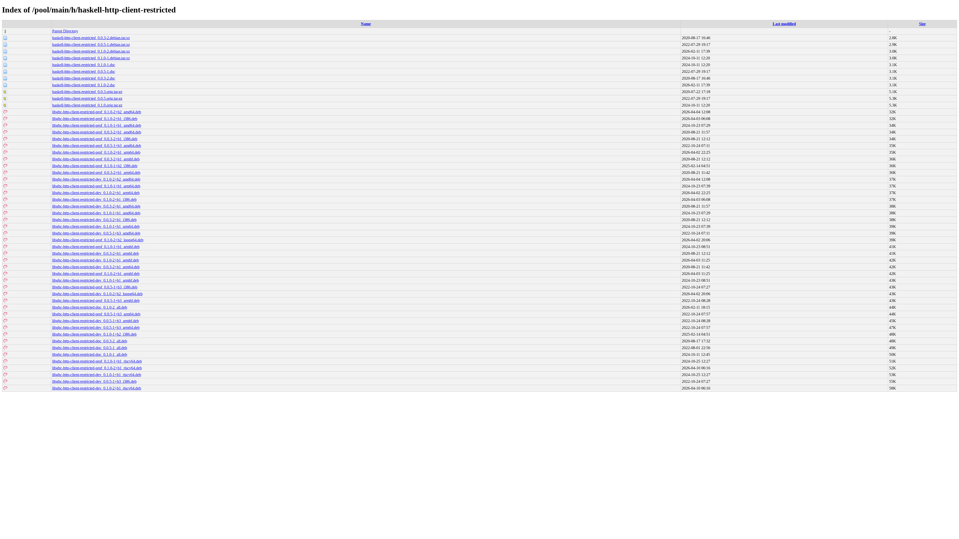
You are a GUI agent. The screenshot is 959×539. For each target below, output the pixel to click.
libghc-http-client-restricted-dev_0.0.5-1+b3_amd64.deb (96, 233)
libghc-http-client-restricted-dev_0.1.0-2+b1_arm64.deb (96, 193)
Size (922, 24)
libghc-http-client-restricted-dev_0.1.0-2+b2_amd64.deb (96, 179)
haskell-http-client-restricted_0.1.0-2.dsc (83, 85)
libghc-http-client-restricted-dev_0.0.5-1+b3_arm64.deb (96, 327)
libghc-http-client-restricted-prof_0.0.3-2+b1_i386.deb (94, 139)
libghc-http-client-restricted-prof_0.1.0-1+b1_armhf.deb (96, 247)
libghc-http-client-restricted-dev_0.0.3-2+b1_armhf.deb (95, 253)
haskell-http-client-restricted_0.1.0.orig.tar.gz (87, 105)
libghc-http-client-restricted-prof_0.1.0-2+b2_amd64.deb (96, 112)
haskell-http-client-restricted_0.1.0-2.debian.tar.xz (91, 51)
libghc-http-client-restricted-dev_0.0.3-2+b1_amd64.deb (96, 206)
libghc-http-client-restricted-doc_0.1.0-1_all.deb (89, 354)
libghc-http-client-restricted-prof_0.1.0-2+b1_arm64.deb (96, 152)
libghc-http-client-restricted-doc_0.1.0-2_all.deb (89, 307)
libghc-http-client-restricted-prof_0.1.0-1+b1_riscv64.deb (97, 361)
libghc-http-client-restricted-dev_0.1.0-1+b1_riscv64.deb (96, 375)
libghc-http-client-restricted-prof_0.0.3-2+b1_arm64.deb (96, 172)
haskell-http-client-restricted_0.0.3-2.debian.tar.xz (91, 38)
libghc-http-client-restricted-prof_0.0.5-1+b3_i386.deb (94, 287)
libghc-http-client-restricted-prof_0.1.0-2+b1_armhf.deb (96, 273)
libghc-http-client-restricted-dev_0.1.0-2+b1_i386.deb (94, 199)
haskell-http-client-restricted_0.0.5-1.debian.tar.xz (91, 44)
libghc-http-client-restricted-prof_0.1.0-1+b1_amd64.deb (96, 125)
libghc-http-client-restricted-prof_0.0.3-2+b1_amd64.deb (96, 132)
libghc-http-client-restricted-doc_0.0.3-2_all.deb (89, 341)
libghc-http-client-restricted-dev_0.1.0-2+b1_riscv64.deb (96, 388)
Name (366, 24)
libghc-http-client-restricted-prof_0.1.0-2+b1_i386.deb (94, 119)
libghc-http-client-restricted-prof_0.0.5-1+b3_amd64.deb (96, 145)
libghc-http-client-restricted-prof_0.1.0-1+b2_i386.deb (94, 166)
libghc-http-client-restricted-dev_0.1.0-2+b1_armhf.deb (95, 260)
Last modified (784, 24)
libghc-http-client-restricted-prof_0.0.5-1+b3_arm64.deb (96, 314)
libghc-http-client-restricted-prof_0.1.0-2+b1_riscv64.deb (97, 368)
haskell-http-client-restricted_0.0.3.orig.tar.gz (87, 92)
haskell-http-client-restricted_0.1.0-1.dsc (83, 65)
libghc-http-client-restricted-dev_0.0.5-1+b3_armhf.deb (95, 321)
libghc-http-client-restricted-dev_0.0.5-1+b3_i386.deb (94, 381)
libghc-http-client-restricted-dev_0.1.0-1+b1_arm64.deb (96, 226)
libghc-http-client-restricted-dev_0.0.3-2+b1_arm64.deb (96, 267)
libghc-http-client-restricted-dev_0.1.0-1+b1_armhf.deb (95, 280)
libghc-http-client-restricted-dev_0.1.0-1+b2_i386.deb (94, 334)
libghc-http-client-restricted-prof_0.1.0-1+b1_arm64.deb (96, 186)
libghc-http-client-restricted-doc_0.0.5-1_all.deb (89, 348)
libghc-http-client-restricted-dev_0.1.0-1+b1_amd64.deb (96, 213)
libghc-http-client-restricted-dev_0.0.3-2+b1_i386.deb (94, 220)
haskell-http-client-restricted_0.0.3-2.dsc (83, 78)
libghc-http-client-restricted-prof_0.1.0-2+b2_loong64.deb (97, 240)
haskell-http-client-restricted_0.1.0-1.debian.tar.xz (91, 58)
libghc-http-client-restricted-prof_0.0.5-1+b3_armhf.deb (96, 300)
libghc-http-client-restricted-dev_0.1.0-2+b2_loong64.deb (97, 294)
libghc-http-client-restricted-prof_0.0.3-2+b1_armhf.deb (96, 159)
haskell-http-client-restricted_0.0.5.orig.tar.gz (87, 98)
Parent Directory (65, 31)
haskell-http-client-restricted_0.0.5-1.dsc (83, 71)
